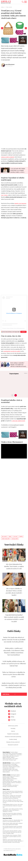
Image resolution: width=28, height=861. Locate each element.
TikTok (12, 717)
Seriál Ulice (5, 766)
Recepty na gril (12, 760)
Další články (6, 694)
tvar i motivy (4, 195)
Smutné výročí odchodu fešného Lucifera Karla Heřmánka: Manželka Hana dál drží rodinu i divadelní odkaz (12, 832)
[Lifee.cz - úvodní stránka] (6, 2)
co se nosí (15, 536)
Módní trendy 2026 (7, 758)
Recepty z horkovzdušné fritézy (10, 786)
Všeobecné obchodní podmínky (13, 736)
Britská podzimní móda (14, 766)
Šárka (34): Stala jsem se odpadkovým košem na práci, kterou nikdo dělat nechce (13, 674)
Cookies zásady (13, 739)
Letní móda (14, 758)
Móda (10, 536)
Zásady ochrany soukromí (13, 742)
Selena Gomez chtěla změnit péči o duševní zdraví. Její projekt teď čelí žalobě (12, 824)
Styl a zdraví (4, 536)
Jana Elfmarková (9, 64)
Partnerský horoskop (16, 753)
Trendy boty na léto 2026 (8, 768)
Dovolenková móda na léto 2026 (10, 769)
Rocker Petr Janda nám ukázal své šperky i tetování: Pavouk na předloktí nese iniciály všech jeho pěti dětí (13, 639)
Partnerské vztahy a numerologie (10, 765)
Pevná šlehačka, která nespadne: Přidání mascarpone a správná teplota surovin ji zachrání (12, 836)
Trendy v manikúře (15, 762)
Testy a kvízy (5, 754)
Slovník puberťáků (7, 753)
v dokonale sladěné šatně (18, 421)
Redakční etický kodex (13, 734)
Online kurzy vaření (13, 725)
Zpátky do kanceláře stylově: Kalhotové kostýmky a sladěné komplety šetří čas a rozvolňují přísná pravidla (14, 685)
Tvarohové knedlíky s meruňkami (10, 785)
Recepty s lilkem (17, 781)
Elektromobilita (6, 772)
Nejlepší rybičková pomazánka (10, 778)
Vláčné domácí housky (8, 780)
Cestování (19, 754)
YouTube (13, 720)
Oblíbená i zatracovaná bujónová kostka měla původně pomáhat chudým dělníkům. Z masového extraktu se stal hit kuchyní (13, 841)
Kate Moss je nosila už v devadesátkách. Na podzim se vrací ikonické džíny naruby (12, 820)
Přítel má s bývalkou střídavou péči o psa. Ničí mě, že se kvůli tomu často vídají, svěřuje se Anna (13, 801)
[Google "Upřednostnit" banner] (14, 332)
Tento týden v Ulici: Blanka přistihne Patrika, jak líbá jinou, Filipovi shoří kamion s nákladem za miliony (13, 810)
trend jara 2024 (15, 538)
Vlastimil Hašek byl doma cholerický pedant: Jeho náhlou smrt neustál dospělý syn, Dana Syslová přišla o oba (13, 792)
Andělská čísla (12, 754)
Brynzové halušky (7, 782)
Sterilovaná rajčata (15, 774)
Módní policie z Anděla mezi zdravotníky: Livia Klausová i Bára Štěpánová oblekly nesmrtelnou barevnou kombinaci (12, 797)
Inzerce (13, 731)
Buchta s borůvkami (16, 782)
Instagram (13, 714)
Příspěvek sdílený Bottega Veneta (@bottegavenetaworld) (14, 328)
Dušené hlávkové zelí (7, 781)
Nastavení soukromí (13, 745)
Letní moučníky (14, 770)
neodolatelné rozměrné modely (11, 351)
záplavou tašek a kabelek (7, 157)
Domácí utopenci (6, 784)
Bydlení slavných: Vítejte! (8, 757)
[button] (23, 2)
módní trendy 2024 (6, 538)
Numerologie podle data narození (10, 756)
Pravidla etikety (13, 752)
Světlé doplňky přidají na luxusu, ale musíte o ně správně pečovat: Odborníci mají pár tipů (13, 663)
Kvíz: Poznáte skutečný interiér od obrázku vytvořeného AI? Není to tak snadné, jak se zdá (12, 828)
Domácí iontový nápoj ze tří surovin (11, 776)
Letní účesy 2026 (6, 770)
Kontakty (13, 728)
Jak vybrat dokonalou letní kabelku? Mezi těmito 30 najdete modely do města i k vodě (14, 566)
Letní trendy (5, 760)
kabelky (21, 536)
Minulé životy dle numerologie (10, 764)
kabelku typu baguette (20, 203)
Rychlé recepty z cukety (8, 777)
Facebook (13, 711)
